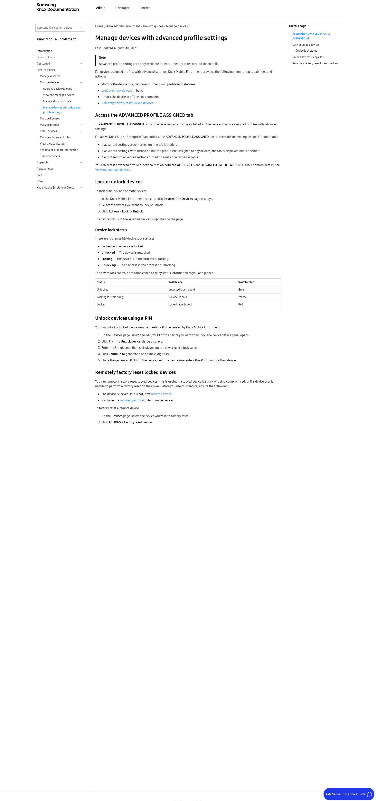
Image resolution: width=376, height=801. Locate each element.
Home (99, 26)
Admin (100, 7)
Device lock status (306, 51)
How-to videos (46, 57)
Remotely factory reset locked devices (127, 103)
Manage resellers (50, 76)
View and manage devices (58, 95)
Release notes (45, 169)
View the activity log (52, 144)
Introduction (44, 51)
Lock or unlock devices (116, 90)
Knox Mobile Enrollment (123, 26)
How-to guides (153, 26)
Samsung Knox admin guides (54, 28)
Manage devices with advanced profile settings (61, 110)
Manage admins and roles (55, 137)
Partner (145, 8)
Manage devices (177, 26)
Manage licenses (50, 118)
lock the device (161, 394)
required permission (133, 400)
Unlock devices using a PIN (308, 57)
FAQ (39, 175)
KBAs (40, 181)
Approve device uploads (57, 89)
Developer (122, 8)
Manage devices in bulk (57, 101)
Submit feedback (50, 156)
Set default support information (59, 150)
